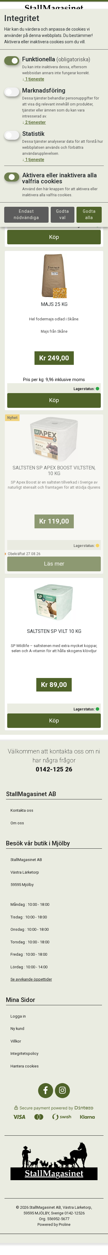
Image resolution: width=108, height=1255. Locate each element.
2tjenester (34, 122)
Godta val (62, 214)
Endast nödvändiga (26, 214)
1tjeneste (33, 79)
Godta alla (89, 214)
